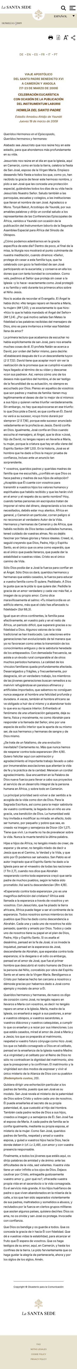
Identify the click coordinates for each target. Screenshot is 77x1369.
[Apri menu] (72, 8)
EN (29, 54)
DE (21, 54)
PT (55, 54)
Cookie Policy (38, 1354)
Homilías (8, 23)
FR (43, 54)
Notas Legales (39, 1349)
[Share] (73, 38)
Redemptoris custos (19, 1078)
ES (36, 54)
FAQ (38, 1344)
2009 (19, 23)
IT (49, 54)
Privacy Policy (39, 1359)
